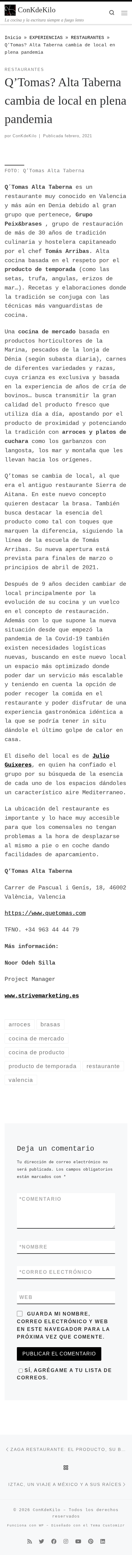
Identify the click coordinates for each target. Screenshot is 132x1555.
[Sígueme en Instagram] (66, 1542)
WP (41, 1525)
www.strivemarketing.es (42, 996)
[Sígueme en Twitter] (41, 1542)
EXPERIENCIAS (46, 38)
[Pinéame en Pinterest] (90, 1542)
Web (26, 1297)
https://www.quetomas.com (45, 913)
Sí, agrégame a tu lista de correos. (64, 1374)
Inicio (13, 38)
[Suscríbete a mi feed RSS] (29, 1542)
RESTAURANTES (87, 38)
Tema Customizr (108, 1525)
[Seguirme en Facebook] (53, 1542)
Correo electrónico (55, 1272)
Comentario (40, 1199)
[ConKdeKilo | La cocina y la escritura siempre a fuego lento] (10, 10)
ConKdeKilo (25, 136)
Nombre (33, 1247)
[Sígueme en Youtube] (78, 1542)
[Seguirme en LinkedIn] (102, 1542)
